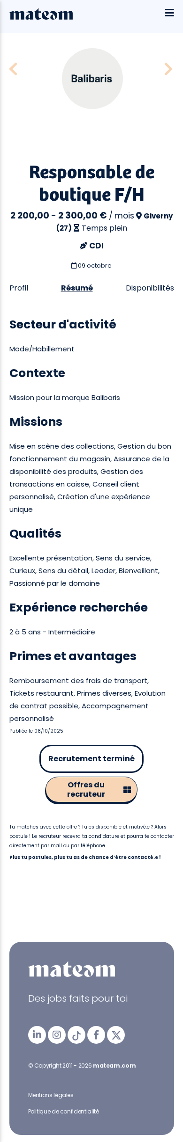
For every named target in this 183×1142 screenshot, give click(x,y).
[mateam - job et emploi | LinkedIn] (37, 1035)
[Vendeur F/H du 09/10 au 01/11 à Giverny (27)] (13, 69)
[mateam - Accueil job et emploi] (41, 17)
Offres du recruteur (86, 789)
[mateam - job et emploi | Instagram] (57, 1035)
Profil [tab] (18, 288)
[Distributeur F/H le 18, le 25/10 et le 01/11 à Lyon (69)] (168, 69)
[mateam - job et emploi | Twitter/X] (116, 1035)
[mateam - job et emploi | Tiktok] (76, 1035)
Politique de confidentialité (63, 1111)
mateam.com (114, 1065)
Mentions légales (51, 1095)
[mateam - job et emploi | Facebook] (96, 1035)
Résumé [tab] (77, 288)
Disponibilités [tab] (150, 288)
